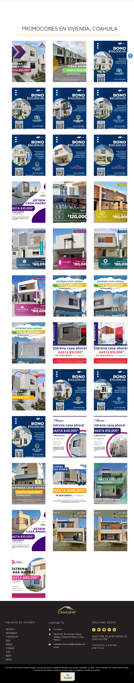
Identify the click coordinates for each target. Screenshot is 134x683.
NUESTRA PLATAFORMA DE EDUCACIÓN (109, 638)
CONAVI (10, 648)
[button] (130, 56)
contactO (56, 622)
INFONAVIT (11, 633)
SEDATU (10, 629)
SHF (8, 651)
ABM (8, 655)
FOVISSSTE (12, 636)
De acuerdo (68, 676)
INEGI (9, 659)
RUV (8, 640)
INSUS (9, 644)
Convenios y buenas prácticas (104, 646)
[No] (130, 673)
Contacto (58, 629)
